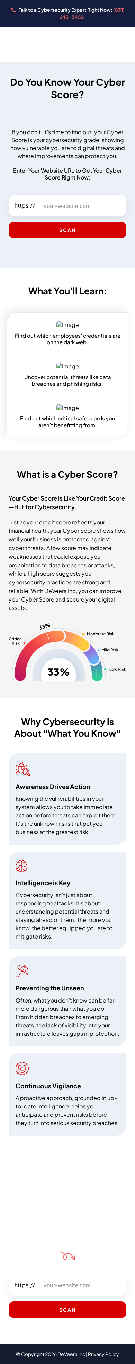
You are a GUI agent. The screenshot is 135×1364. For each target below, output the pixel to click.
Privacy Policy (103, 1354)
